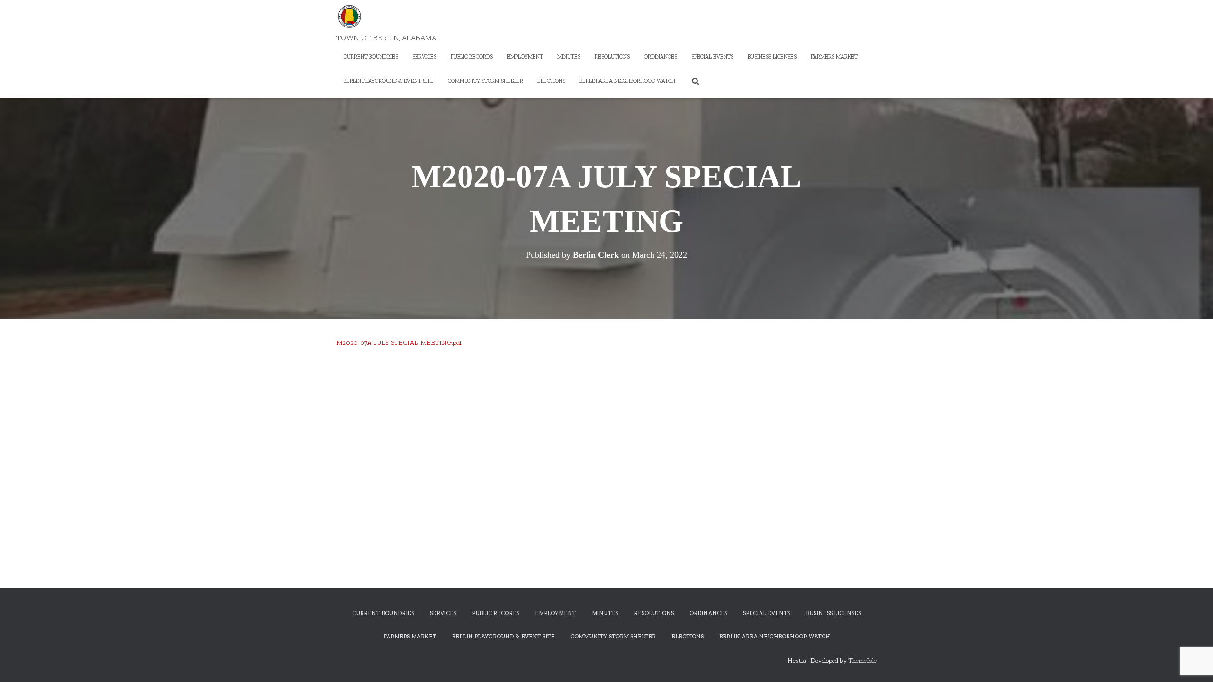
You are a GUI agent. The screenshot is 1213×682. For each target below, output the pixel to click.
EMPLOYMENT (525, 57)
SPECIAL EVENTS (712, 57)
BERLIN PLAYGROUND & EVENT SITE (389, 81)
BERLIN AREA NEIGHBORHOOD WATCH (627, 81)
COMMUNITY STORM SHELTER (485, 81)
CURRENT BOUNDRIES (371, 57)
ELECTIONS (551, 81)
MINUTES (568, 57)
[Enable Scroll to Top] (1194, 663)
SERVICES (424, 57)
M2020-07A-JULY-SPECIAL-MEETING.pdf (399, 343)
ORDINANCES (660, 57)
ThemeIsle (862, 660)
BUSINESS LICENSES (772, 57)
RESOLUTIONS (612, 57)
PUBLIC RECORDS (472, 57)
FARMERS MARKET (834, 57)
